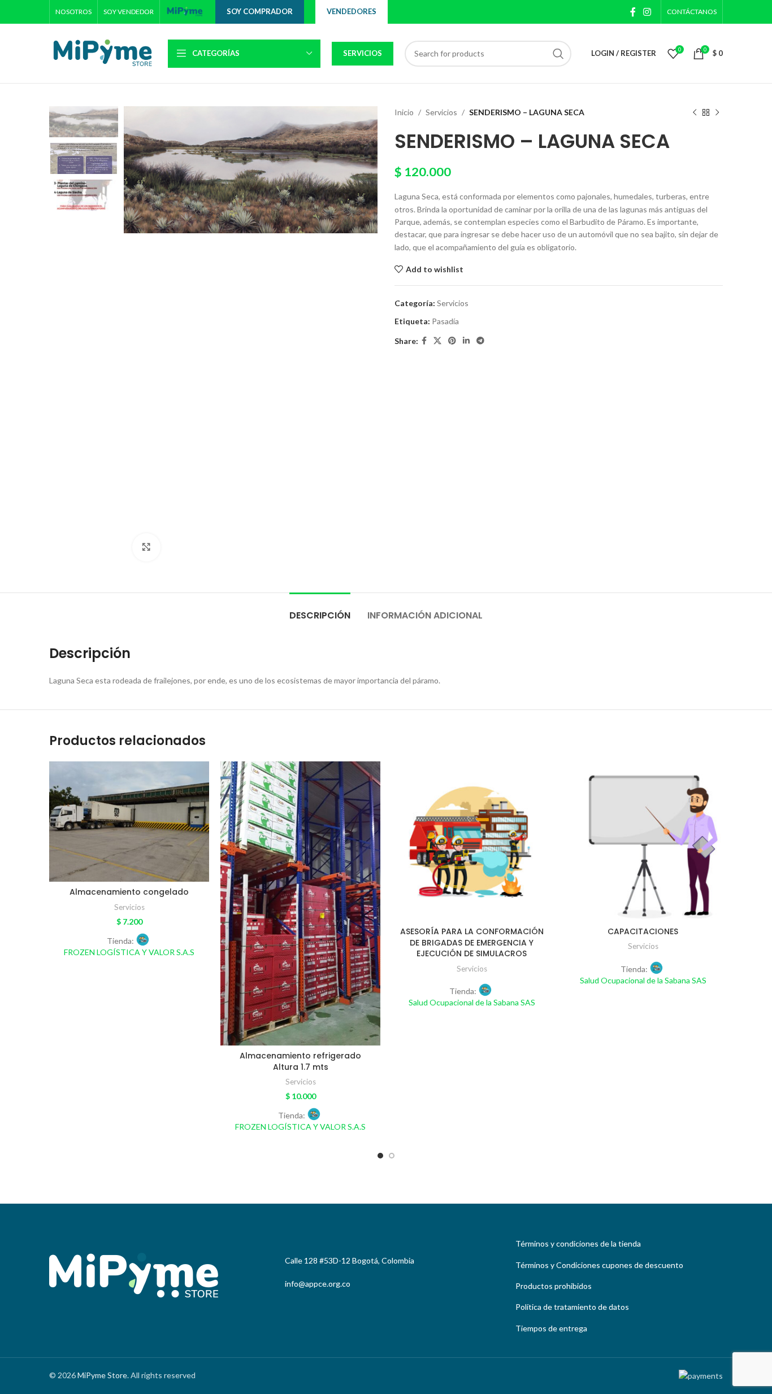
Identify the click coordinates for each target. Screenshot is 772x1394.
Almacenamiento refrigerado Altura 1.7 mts (300, 1061)
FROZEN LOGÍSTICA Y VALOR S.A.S (129, 952)
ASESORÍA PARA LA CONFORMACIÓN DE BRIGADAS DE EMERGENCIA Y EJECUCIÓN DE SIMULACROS (472, 942)
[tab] (319, 610)
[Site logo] (185, 11)
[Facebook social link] (632, 11)
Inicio (404, 112)
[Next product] (717, 112)
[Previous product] (694, 112)
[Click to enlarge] (146, 547)
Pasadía (445, 321)
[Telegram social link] (480, 340)
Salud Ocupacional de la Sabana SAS (472, 1002)
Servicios (362, 53)
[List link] (616, 1244)
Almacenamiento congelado (129, 892)
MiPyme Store (102, 1375)
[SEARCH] (558, 54)
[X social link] (437, 340)
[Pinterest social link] (452, 340)
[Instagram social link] (647, 11)
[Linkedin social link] (466, 340)
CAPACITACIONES (643, 931)
